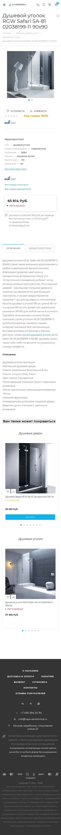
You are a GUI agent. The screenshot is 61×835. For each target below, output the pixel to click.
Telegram (30, 703)
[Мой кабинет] (49, 4)
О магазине (30, 671)
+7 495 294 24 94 (31, 713)
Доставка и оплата (20, 676)
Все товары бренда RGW (18, 189)
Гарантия (47, 676)
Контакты (30, 687)
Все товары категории (16, 184)
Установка (39, 682)
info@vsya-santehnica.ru (32, 719)
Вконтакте (22, 703)
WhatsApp (38, 703)
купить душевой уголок (36, 334)
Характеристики (40, 248)
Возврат (19, 682)
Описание (13, 248)
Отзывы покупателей (30, 693)
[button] (28, 100)
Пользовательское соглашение (33, 744)
